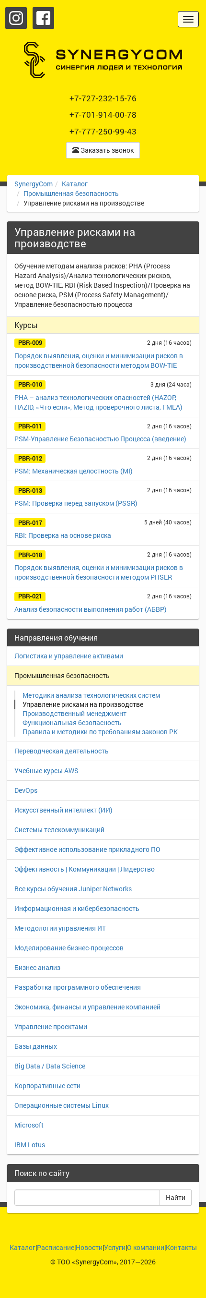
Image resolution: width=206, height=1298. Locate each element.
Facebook (43, 18)
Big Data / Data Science (49, 1065)
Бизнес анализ (37, 967)
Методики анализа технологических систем (91, 695)
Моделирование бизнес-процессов (69, 947)
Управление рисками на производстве (83, 704)
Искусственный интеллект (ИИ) (63, 809)
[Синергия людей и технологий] (103, 60)
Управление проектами (50, 1026)
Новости (89, 1247)
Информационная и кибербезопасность (76, 908)
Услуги (115, 1247)
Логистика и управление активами (68, 655)
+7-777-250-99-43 (103, 131)
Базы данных (35, 1046)
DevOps (25, 790)
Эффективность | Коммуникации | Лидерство (84, 868)
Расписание (55, 1247)
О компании (145, 1247)
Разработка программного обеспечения (77, 987)
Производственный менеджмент (74, 713)
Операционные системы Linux (61, 1105)
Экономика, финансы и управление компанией (87, 1006)
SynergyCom (33, 183)
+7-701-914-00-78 (103, 114)
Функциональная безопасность (72, 722)
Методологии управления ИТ (60, 928)
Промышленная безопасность (71, 193)
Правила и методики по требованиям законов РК (100, 731)
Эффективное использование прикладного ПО (87, 849)
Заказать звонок (106, 150)
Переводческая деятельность (61, 750)
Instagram (16, 18)
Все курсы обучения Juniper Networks (73, 888)
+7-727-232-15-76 (103, 98)
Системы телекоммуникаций (59, 829)
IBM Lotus (29, 1144)
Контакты (181, 1247)
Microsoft (29, 1124)
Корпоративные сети (47, 1085)
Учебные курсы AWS (46, 770)
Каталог (75, 183)
